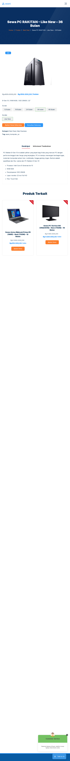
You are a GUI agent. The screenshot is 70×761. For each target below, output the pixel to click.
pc (19, 134)
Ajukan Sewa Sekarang (13, 125)
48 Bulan (51, 109)
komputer (13, 134)
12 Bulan (7, 109)
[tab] (26, 146)
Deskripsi (26, 146)
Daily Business (22, 131)
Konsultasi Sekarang (34, 125)
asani (7, 134)
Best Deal (12, 131)
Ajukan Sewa (18, 248)
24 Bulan (29, 109)
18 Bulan (18, 109)
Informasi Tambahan (42, 146)
